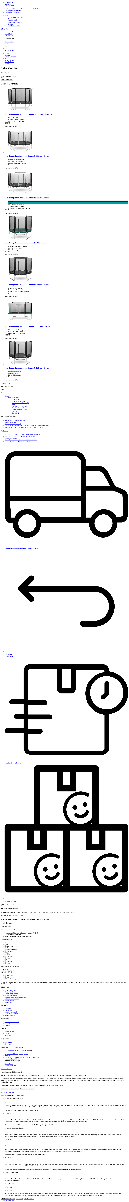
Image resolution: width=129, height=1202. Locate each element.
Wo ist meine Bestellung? (15, 17)
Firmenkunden (9, 1002)
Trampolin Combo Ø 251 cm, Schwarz (27, 284)
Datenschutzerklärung (56, 1085)
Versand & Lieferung (11, 995)
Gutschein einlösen (10, 1015)
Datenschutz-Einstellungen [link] (12, 1060)
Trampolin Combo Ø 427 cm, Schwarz (27, 198)
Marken (7, 396)
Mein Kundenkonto (10, 990)
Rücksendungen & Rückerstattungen (15, 997)
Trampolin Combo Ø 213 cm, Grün (26, 243)
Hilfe (6, 15)
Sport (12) (15, 411)
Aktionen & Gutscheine (12, 999)
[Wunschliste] (6, 45)
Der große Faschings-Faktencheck (15, 420)
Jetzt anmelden (9, 35)
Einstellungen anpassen (26, 1089)
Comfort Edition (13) (18, 401)
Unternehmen (9, 1064)
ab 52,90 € (22, 9)
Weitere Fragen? (9, 1000)
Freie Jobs (8, 1035)
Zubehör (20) (16, 413)
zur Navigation (9, 2)
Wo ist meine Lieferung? (12, 1014)
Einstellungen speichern (8, 1198)
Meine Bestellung (10, 992)
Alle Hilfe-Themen (14, 26)
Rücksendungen (13, 19)
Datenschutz (8, 1055)
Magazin (7, 1023)
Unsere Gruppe (9, 1031)
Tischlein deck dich (10, 422)
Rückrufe (7, 1025)
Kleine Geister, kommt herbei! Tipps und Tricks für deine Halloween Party (27, 425)
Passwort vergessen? (11, 1012)
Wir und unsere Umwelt (12, 1022)
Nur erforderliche (14, 1089)
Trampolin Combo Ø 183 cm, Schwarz (27, 368)
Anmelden (8, 1008)
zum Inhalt (8, 4)
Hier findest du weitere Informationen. (12, 915)
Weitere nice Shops (10, 1065)
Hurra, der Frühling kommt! (13, 424)
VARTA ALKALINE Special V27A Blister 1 (18, 441)
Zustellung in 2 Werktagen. (13, 12)
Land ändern (19, 1047)
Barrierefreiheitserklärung (12, 1059)
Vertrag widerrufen (6, 1069)
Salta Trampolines (13, 398)
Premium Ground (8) (18, 408)
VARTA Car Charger (11, 438)
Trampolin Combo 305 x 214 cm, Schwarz (28, 114)
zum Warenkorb (9, 6)
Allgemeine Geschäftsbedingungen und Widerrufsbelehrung (22, 1057)
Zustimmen (5, 1089)
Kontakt (10, 24)
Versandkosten (12, 20)
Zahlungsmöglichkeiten (15, 22)
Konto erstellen (9, 42)
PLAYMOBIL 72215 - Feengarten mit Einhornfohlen (21, 440)
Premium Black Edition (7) (20, 406)
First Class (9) (16, 404)
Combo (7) (15, 399)
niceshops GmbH (14, 1050)
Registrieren (8, 1010)
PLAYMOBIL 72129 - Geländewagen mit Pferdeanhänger (22, 434)
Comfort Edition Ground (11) (21, 403)
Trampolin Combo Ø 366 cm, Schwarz (27, 156)
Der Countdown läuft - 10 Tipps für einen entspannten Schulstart (24, 427)
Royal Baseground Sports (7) (20, 409)
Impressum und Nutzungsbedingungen (16, 1054)
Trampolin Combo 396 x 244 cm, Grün (27, 326)
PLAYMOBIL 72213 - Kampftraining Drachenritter (20, 436)
